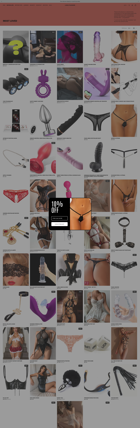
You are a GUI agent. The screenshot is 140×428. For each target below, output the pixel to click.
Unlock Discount (59, 224)
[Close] (89, 199)
